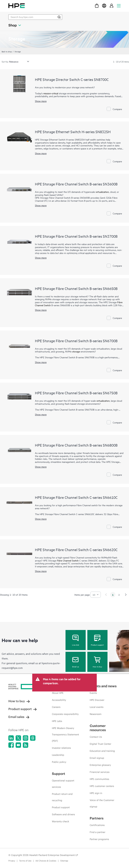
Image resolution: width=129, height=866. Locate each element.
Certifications (97, 825)
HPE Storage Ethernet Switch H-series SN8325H (73, 131)
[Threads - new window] (32, 738)
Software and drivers (63, 814)
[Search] (59, 17)
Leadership (58, 754)
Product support (97, 644)
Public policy (59, 761)
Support (58, 774)
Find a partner (97, 832)
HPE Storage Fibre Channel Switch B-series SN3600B (76, 184)
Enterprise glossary (100, 765)
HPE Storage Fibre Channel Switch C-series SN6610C (76, 497)
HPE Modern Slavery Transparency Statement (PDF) (65, 734)
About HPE (57, 692)
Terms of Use (25, 860)
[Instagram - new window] (25, 738)
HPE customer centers (102, 786)
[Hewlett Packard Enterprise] (16, 5)
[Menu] (119, 5)
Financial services (100, 772)
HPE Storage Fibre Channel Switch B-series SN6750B (76, 392)
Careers (56, 707)
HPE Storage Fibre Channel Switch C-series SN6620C (76, 549)
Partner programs (99, 839)
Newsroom (95, 714)
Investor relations (61, 747)
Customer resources (98, 728)
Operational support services (63, 783)
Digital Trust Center (100, 743)
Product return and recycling (62, 797)
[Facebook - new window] (11, 745)
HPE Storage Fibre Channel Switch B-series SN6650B (76, 288)
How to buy (97, 666)
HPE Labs (57, 721)
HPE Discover (97, 700)
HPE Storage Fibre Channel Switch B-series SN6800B (76, 445)
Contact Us (96, 736)
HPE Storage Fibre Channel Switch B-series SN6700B (76, 340)
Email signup (97, 757)
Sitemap (64, 860)
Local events (96, 707)
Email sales (16, 717)
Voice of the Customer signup (102, 803)
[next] (126, 594)
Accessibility (59, 700)
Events (93, 692)
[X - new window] (18, 738)
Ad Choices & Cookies (45, 860)
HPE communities (99, 779)
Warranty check (60, 821)
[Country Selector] (104, 5)
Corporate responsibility (65, 714)
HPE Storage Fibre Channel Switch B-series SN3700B (76, 236)
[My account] (112, 5)
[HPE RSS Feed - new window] (25, 745)
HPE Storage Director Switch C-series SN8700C (72, 79)
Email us (75, 666)
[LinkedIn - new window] (11, 738)
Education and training (102, 750)
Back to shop (7, 51)
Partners (96, 818)
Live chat (75, 644)
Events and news (103, 686)
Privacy (11, 860)
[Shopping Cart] (97, 5)
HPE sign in (96, 793)
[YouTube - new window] (18, 745)
